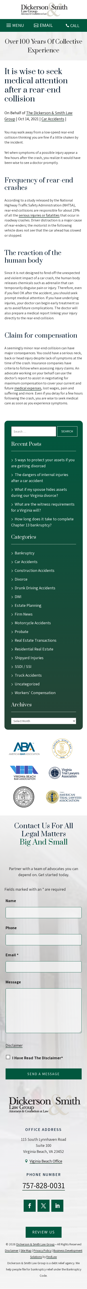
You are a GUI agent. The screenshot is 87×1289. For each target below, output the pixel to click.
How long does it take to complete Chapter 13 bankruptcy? (42, 522)
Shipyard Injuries (29, 657)
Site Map (26, 1250)
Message (13, 981)
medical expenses (27, 388)
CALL (74, 25)
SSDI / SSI (23, 666)
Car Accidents (52, 118)
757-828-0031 (43, 1185)
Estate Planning (28, 605)
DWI (18, 596)
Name (11, 900)
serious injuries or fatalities (39, 215)
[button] (14, 24)
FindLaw (51, 1257)
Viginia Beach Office (46, 1161)
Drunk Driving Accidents (35, 587)
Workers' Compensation (35, 692)
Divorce (21, 579)
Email (46, 25)
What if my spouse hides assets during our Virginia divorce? (39, 492)
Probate (21, 631)
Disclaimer (14, 1045)
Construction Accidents (34, 570)
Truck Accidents (28, 675)
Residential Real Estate (34, 649)
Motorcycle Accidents (33, 622)
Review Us (43, 1232)
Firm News (24, 614)
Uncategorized (27, 683)
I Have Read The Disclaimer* (37, 1057)
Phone (11, 927)
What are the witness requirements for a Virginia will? (43, 507)
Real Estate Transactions (35, 640)
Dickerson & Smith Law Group (35, 1244)
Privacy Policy (42, 1250)
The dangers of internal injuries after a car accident (39, 477)
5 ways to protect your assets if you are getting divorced (43, 462)
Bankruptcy (24, 552)
